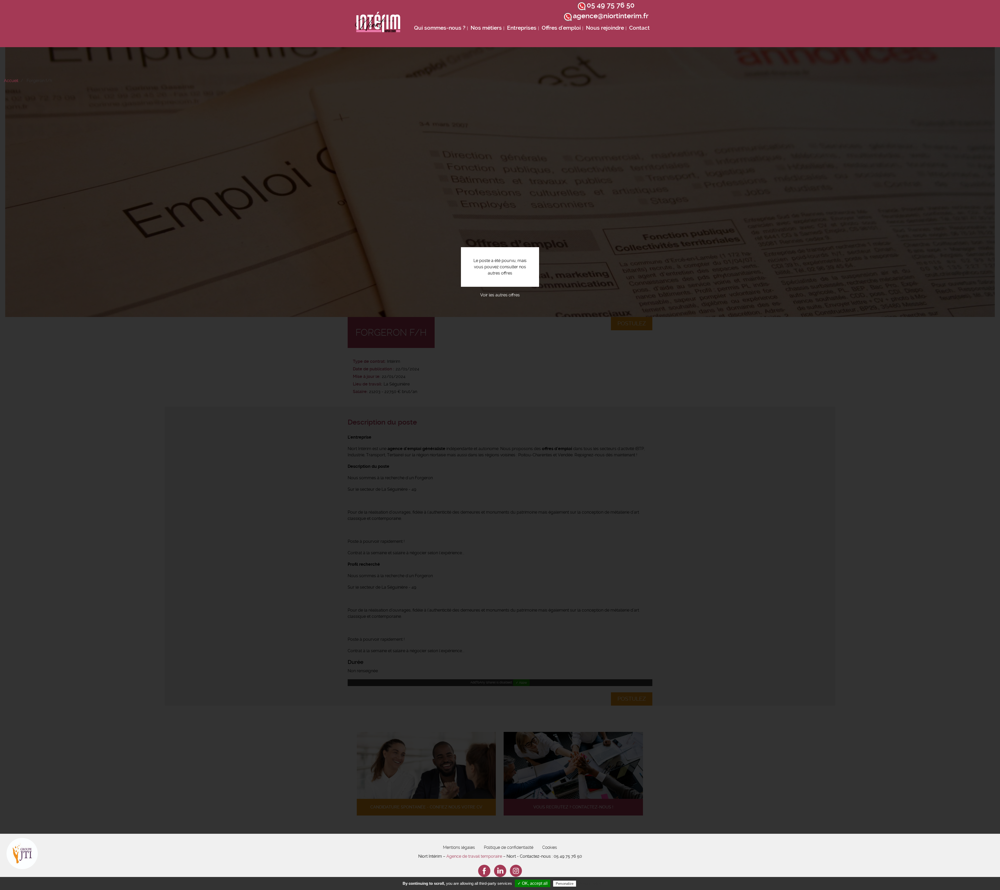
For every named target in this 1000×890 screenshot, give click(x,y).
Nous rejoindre (605, 28)
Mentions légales (459, 847)
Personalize (564, 884)
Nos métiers (486, 28)
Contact (639, 28)
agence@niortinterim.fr (610, 16)
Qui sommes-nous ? (439, 28)
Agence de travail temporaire (474, 856)
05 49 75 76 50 (611, 5)
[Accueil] (378, 23)
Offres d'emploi (561, 28)
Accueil (11, 80)
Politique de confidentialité (508, 847)
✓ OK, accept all (532, 883)
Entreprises (521, 28)
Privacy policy (590, 883)
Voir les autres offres (500, 294)
